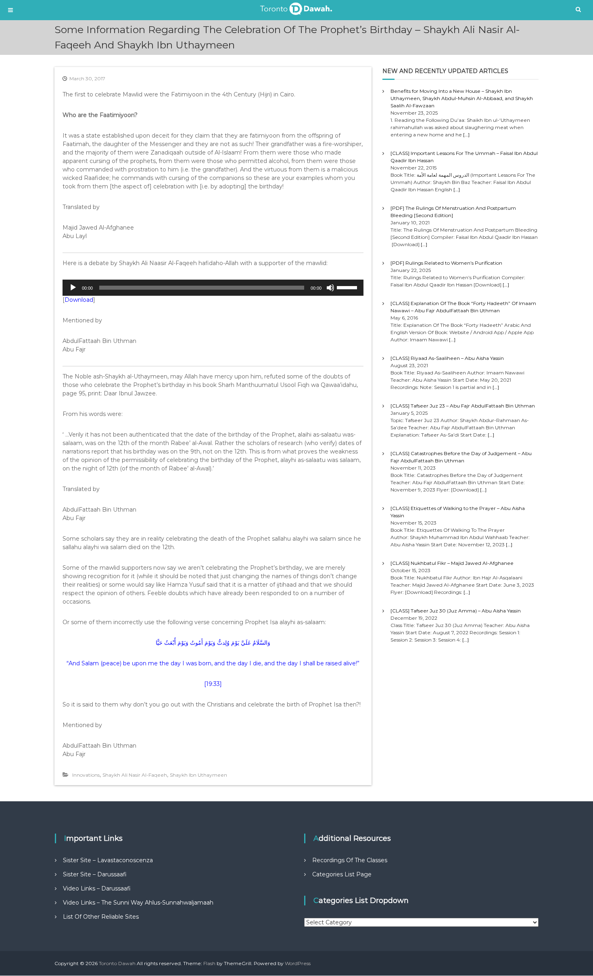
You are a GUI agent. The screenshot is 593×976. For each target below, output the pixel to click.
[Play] (73, 288)
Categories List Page (342, 874)
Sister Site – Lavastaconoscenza (108, 860)
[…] (466, 135)
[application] (213, 288)
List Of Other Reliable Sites (101, 916)
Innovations (86, 775)
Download (79, 299)
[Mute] (330, 288)
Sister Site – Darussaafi (95, 874)
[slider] (348, 287)
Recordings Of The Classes (349, 860)
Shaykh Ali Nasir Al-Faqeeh (134, 775)
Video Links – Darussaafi (97, 888)
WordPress (298, 963)
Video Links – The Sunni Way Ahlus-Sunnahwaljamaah (138, 902)
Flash (209, 963)
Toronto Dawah (117, 963)
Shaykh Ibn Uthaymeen (198, 775)
